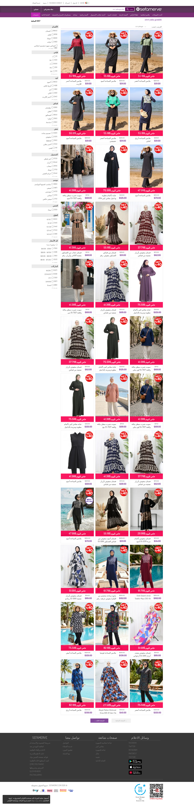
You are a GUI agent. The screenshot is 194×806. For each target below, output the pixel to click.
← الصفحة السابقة (121, 720)
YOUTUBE (132, 757)
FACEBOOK (133, 743)
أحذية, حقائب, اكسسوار (98, 15)
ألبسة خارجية (123, 15)
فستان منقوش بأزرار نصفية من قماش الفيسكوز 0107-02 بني (73, 370)
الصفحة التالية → (99, 720)
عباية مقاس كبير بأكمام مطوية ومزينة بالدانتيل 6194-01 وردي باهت (142, 313)
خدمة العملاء (36, 3)
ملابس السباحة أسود (108, 81)
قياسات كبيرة (112, 15)
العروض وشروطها (37, 768)
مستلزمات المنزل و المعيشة (61, 15)
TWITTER (132, 746)
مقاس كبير (100, 746)
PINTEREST (133, 753)
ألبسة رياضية (84, 15)
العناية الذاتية (46, 15)
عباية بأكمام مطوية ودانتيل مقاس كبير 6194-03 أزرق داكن (107, 198)
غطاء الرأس (134, 15)
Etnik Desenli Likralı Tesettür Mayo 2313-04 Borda (143, 599)
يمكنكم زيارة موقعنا (37, 800)
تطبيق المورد (67, 750)
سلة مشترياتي (48, 9)
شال (97, 753)
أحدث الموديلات (157, 15)
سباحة (75, 15)
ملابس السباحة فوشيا (108, 653)
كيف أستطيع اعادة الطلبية (39, 760)
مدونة (44, 3)
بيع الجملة (66, 753)
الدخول (75, 3)
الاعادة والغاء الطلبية (37, 750)
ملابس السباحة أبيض (74, 653)
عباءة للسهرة (101, 750)
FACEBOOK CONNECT (55, 3)
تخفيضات (36, 15)
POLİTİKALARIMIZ (36, 775)
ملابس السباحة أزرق (74, 710)
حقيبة (98, 757)
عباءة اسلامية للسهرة (104, 743)
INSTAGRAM (133, 750)
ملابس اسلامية (145, 15)
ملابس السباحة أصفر (143, 710)
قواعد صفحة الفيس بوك (39, 757)
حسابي (36, 9)
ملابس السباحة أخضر (142, 81)
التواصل (66, 743)
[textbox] (96, 9)
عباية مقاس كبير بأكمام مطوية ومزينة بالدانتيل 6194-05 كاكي (107, 370)
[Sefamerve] (149, 9)
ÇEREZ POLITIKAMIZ (37, 764)
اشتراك (67, 3)
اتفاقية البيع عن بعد (37, 746)
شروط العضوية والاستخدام (40, 743)
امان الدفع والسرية (37, 753)
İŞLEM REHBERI (35, 771)
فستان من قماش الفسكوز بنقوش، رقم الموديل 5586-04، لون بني (106, 255)
